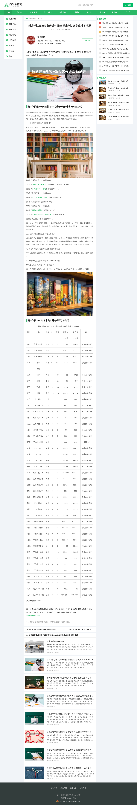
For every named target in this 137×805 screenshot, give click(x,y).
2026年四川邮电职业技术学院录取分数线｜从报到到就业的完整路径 (119, 109)
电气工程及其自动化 (40, 197)
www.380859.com (33, 615)
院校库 (102, 12)
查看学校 (88, 40)
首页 (8, 12)
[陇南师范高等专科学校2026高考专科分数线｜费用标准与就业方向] (102, 96)
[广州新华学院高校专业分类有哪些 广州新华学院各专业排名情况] (34, 718)
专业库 (114, 12)
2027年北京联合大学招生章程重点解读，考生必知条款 (116, 32)
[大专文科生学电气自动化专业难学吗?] (102, 89)
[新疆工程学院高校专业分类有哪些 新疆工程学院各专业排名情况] (34, 700)
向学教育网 (66, 29)
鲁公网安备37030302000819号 (70, 801)
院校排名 (76, 12)
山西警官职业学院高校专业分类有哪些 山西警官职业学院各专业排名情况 (91, 629)
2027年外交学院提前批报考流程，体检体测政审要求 (116, 40)
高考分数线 (48, 12)
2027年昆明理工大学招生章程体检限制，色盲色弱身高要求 (116, 53)
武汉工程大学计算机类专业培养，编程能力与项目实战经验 (116, 44)
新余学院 (41, 37)
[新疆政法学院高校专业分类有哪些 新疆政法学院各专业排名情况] (34, 773)
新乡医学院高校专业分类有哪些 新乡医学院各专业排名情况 (70, 677)
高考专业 (33, 12)
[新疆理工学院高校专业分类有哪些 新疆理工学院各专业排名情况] (34, 754)
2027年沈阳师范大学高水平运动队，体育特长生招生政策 (116, 27)
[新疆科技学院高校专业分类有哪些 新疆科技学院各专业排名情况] (34, 736)
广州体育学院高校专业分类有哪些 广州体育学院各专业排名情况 (53, 629)
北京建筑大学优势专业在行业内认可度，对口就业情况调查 (116, 66)
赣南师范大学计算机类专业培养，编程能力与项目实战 (116, 23)
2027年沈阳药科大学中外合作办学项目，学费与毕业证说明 (116, 62)
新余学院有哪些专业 (55, 641)
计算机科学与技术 (39, 184)
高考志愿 (62, 12)
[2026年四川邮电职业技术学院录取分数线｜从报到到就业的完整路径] (102, 110)
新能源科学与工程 (39, 189)
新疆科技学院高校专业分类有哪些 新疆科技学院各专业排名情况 (70, 732)
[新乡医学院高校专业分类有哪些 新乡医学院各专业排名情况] (34, 682)
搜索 (129, 5)
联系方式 (63, 788)
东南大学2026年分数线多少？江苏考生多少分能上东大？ (119, 81)
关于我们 (73, 788)
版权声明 (54, 788)
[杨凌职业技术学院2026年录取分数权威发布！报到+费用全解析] (102, 103)
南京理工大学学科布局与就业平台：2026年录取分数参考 (116, 70)
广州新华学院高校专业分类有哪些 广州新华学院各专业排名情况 (70, 713)
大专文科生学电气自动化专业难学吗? (119, 88)
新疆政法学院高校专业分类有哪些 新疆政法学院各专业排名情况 (70, 768)
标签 (10, 56)
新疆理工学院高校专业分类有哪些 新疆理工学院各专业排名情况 (70, 750)
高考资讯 (20, 12)
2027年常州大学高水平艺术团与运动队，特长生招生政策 (116, 49)
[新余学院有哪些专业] (34, 646)
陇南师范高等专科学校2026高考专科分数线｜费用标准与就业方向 (119, 95)
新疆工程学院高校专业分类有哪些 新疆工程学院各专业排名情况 (70, 695)
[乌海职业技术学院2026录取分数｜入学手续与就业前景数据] (102, 117)
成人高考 (89, 12)
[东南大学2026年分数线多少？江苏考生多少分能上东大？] (102, 82)
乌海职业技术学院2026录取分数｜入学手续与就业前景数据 (119, 116)
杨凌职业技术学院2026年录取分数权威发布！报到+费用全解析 (119, 102)
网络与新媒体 (37, 210)
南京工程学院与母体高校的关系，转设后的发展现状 (116, 36)
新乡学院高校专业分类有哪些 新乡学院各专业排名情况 (70, 659)
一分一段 (127, 12)
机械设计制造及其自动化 (41, 214)
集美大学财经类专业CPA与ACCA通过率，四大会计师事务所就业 (116, 57)
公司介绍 (83, 788)
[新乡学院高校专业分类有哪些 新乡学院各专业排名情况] (34, 664)
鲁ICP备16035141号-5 (68, 798)
